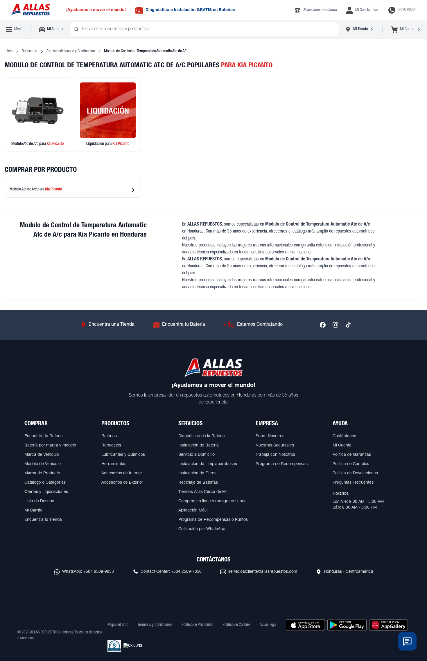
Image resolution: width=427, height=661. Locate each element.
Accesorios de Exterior (122, 483)
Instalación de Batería (198, 446)
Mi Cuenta (342, 446)
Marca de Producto (42, 473)
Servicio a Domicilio (196, 455)
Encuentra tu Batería (43, 436)
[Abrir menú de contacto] (407, 641)
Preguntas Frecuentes (353, 483)
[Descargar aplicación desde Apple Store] (305, 625)
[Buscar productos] (76, 29)
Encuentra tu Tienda (43, 520)
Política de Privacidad (197, 625)
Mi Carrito (33, 511)
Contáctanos (344, 436)
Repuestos (29, 51)
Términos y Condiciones (155, 625)
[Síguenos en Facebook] (323, 325)
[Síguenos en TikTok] (348, 325)
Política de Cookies (236, 625)
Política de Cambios (351, 464)
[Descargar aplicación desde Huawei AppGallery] (388, 625)
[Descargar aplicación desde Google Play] (347, 625)
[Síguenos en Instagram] (335, 325)
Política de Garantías (352, 455)
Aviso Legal (268, 625)
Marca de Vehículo (41, 455)
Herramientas (113, 464)
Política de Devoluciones (355, 473)
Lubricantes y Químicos (123, 455)
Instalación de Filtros (197, 473)
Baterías (109, 436)
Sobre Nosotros (270, 436)
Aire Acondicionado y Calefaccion (70, 51)
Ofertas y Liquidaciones (46, 492)
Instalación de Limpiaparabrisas (207, 464)
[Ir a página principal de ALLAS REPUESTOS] (30, 10)
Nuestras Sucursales (275, 446)
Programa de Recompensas (282, 464)
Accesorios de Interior (121, 473)
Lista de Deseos (39, 501)
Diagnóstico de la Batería (201, 436)
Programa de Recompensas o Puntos (213, 520)
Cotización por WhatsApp (201, 529)
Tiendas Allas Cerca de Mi (202, 492)
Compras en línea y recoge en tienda (212, 501)
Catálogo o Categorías (45, 483)
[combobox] (205, 29)
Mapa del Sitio (117, 625)
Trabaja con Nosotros (275, 455)
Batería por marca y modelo (50, 446)
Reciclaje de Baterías (198, 483)
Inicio (8, 51)
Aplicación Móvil (193, 511)
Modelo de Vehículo (42, 464)
